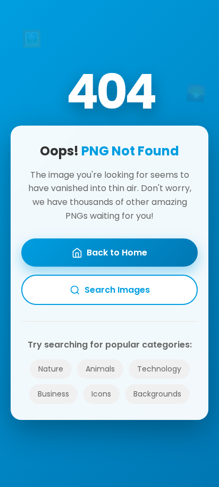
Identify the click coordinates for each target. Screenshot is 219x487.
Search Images (117, 290)
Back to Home (117, 252)
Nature (50, 369)
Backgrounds (157, 394)
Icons (101, 394)
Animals (100, 369)
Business (53, 394)
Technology (159, 369)
